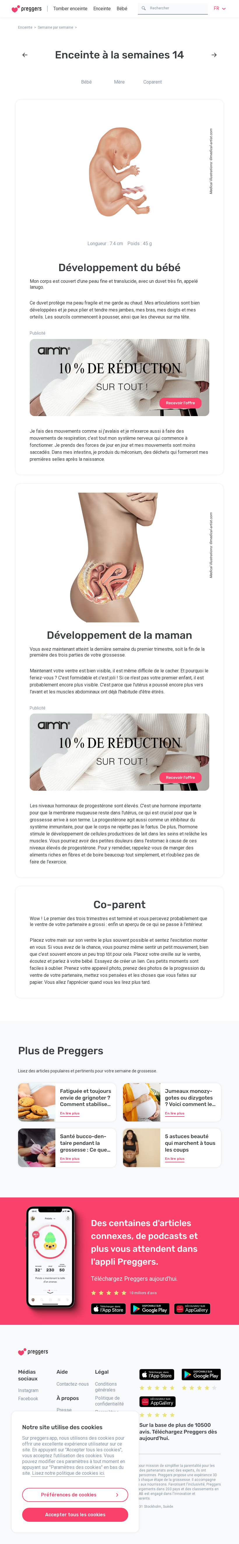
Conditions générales (106, 1387)
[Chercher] (143, 8)
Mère (119, 82)
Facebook (28, 1398)
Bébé (122, 8)
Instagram (28, 1390)
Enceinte (102, 8)
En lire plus (70, 1113)
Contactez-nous (73, 1384)
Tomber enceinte (70, 8)
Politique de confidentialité (109, 1401)
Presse (64, 1410)
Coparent (152, 82)
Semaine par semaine (55, 27)
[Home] (26, 9)
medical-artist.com (211, 143)
